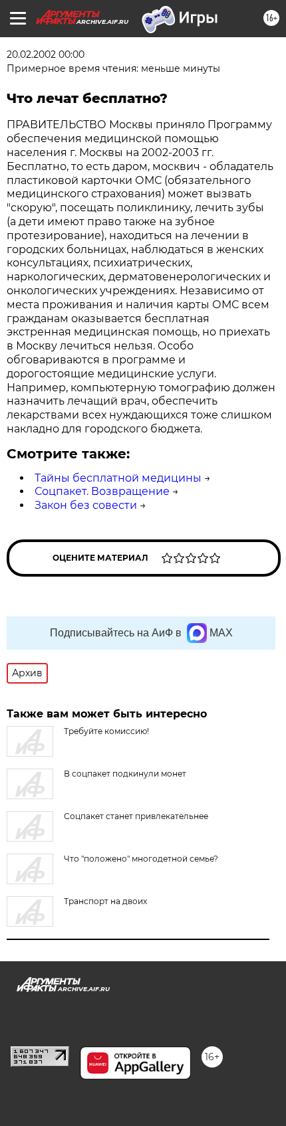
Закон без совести (86, 505)
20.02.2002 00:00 (45, 54)
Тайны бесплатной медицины (118, 478)
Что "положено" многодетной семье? (141, 859)
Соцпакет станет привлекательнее (136, 816)
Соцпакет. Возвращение (102, 491)
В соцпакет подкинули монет (125, 774)
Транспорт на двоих (105, 901)
